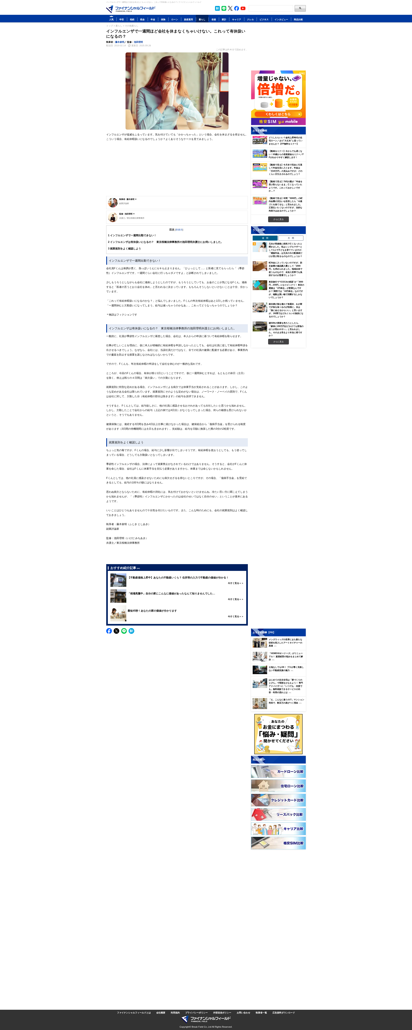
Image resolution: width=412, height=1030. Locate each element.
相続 (132, 19)
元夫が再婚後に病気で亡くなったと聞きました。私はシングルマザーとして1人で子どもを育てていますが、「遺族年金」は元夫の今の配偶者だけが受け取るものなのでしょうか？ (286, 250)
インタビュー (281, 19)
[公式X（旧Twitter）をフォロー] (230, 8)
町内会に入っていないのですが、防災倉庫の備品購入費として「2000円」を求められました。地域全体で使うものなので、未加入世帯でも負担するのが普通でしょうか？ (285, 269)
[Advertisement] (177, 171)
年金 (153, 19)
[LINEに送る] (124, 631)
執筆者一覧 (261, 1013)
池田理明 (138, 42)
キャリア (236, 19)
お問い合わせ (243, 1013)
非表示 (179, 230)
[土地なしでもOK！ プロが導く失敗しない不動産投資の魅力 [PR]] (279, 673)
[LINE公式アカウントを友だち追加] (224, 8)
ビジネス (264, 19)
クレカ (250, 19)
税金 (142, 19)
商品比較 (298, 19)
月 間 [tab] (291, 238)
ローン (174, 19)
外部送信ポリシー (222, 1013)
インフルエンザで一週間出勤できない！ (132, 235)
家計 (224, 19)
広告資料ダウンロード (283, 1013)
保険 (163, 19)
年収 (121, 19)
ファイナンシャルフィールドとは (134, 1013)
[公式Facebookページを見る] (236, 8)
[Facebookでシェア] (109, 631)
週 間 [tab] (265, 238)
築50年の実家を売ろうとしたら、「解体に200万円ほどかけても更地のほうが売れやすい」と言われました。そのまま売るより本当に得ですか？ (286, 329)
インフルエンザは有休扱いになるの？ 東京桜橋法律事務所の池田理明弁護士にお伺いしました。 (165, 242)
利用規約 (175, 1013)
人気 (111, 19)
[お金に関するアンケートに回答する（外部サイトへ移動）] (278, 734)
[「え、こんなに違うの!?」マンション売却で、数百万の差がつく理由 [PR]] (279, 708)
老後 (213, 19)
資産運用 (188, 19)
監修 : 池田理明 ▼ (127, 214)
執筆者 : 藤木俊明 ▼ (128, 199)
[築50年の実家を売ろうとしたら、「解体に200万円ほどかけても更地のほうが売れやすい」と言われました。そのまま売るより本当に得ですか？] (260, 326)
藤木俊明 (119, 42)
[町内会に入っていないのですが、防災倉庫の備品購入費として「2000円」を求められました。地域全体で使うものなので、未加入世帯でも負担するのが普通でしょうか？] (260, 266)
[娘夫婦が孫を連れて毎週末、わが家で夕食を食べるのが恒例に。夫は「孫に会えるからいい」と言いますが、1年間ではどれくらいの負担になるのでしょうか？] (260, 307)
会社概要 (160, 1013)
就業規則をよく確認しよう (124, 248)
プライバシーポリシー (196, 1013)
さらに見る (278, 219)
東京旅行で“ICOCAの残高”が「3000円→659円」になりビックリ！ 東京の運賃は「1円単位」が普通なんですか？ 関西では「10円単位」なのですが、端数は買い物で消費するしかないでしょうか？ (286, 289)
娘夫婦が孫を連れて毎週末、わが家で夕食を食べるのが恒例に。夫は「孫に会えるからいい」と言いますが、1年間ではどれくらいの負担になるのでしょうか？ (286, 310)
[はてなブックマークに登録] (131, 631)
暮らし (202, 19)
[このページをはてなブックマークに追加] (217, 8)
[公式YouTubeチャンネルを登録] (243, 8)
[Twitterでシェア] (116, 631)
